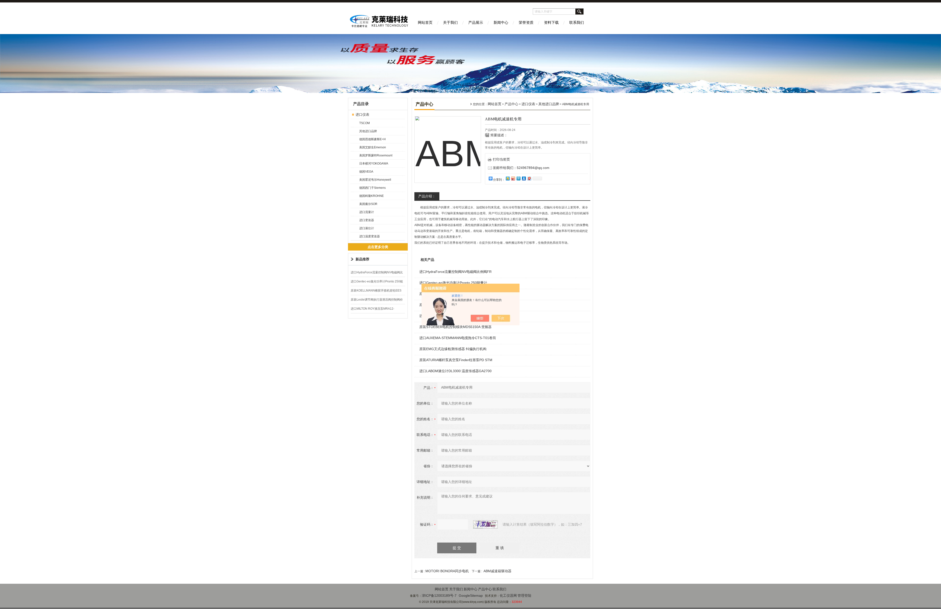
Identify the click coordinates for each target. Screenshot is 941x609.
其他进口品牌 (368, 131)
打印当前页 (501, 159)
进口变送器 (366, 220)
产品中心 (511, 104)
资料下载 (551, 22)
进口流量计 (366, 212)
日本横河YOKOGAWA (373, 163)
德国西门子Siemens (372, 188)
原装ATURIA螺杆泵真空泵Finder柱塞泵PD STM (455, 360)
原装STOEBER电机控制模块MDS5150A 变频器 (455, 327)
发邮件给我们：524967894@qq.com (521, 168)
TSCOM (364, 123)
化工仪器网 (508, 595)
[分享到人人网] (523, 178)
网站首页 (425, 22)
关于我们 (450, 22)
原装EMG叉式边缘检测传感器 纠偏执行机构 (452, 349)
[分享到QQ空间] (507, 178)
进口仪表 (362, 114)
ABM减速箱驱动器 (497, 571)
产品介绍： (426, 196)
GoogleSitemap (471, 595)
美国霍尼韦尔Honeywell (375, 179)
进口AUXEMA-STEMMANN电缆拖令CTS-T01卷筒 (457, 338)
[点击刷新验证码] (485, 524)
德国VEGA (366, 171)
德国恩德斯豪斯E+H (372, 139)
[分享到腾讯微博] (518, 178)
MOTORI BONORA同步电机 (447, 571)
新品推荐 (362, 259)
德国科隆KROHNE (371, 196)
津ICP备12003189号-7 (439, 595)
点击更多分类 (378, 247)
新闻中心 (501, 22)
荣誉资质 (526, 22)
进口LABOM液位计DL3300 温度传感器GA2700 (455, 371)
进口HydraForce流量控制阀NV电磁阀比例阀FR (455, 272)
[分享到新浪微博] (513, 178)
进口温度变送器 (369, 236)
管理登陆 (524, 595)
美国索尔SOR (368, 204)
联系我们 (576, 22)
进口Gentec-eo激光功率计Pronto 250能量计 (453, 283)
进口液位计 (366, 228)
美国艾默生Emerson (372, 147)
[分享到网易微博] (529, 178)
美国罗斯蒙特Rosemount (375, 155)
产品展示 (475, 22)
